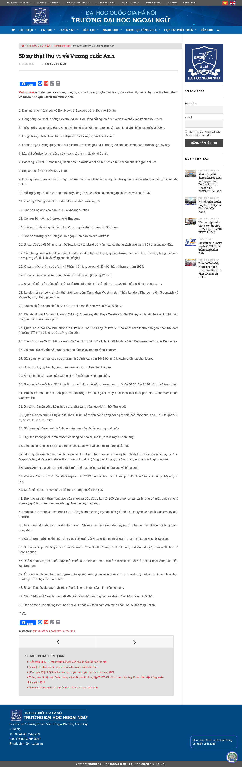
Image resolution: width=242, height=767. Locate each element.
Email (188, 117)
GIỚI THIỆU (26, 30)
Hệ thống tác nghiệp (19, 3)
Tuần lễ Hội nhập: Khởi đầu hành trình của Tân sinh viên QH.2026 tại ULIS (210, 270)
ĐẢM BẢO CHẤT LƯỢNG (78, 3)
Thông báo (205, 239)
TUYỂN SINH (67, 30)
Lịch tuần (172, 3)
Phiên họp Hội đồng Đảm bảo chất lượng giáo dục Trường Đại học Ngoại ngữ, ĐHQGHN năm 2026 (210, 182)
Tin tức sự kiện (61, 45)
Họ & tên (190, 103)
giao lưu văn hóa (41, 631)
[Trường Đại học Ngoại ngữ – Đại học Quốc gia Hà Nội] (121, 16)
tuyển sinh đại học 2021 (63, 631)
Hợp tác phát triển (178, 30)
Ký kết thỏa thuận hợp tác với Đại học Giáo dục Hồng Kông (210, 206)
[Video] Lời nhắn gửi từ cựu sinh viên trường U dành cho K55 (63, 667)
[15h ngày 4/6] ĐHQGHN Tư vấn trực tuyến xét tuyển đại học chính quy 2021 (71, 672)
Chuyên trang (153, 3)
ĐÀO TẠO (89, 30)
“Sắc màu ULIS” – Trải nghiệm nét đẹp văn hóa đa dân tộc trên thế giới (68, 661)
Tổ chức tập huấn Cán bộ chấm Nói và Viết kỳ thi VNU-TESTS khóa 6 (210, 227)
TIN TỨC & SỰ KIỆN (38, 45)
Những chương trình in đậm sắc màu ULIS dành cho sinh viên (63, 687)
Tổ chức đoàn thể (105, 3)
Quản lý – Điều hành (48, 3)
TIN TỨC (46, 30)
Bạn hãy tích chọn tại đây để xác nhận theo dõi (202, 133)
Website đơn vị (130, 3)
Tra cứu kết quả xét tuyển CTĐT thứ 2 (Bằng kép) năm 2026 (210, 248)
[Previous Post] (57, 642)
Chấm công (189, 3)
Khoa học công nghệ (141, 30)
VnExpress (27, 92)
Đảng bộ (207, 30)
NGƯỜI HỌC (111, 30)
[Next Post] (134, 642)
